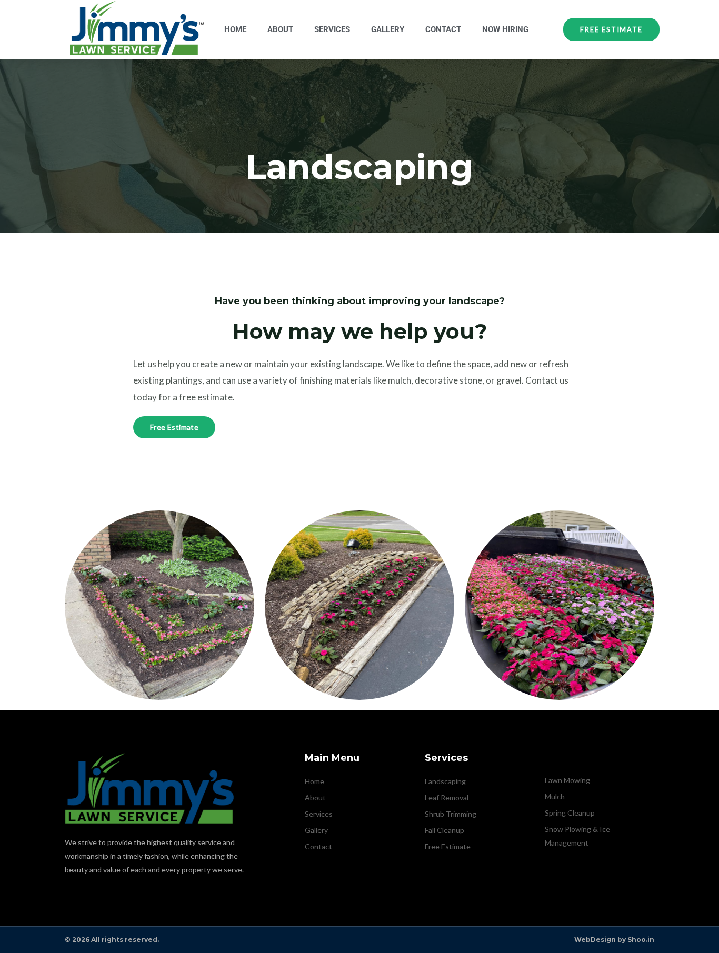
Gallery (387, 29)
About (280, 29)
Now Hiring (505, 29)
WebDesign (595, 940)
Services (332, 29)
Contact (443, 29)
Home (235, 29)
